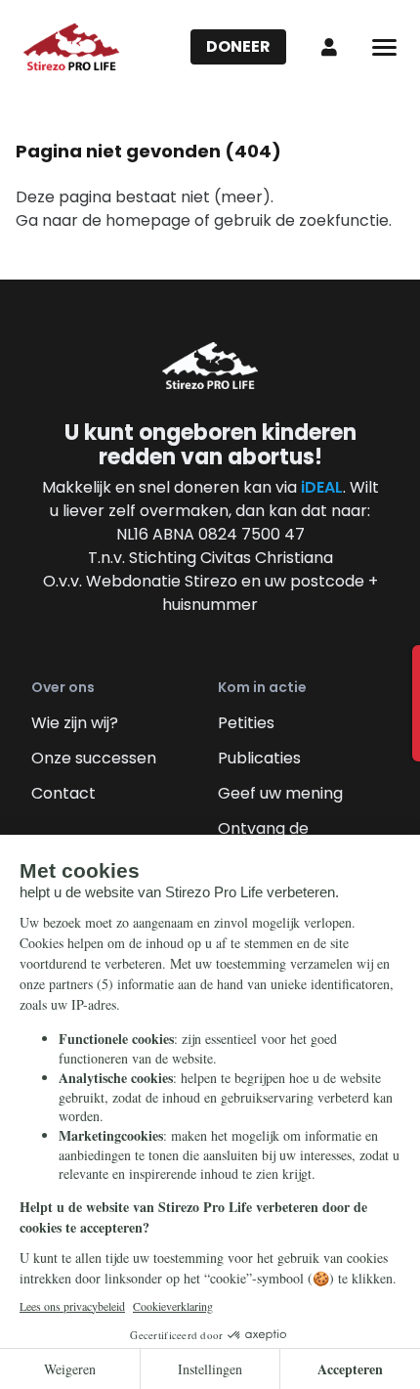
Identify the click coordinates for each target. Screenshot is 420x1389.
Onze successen (93, 758)
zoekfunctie (344, 220)
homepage (147, 220)
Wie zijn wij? (74, 723)
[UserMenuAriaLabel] (329, 46)
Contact (63, 793)
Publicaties (259, 758)
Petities (246, 723)
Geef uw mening (280, 793)
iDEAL (322, 487)
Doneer (238, 46)
